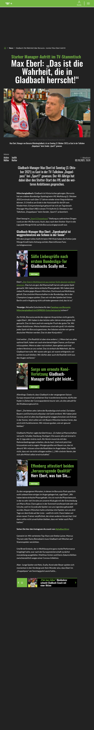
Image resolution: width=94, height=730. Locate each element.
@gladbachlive (62, 529)
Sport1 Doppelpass (39, 218)
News (11, 48)
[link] (9, 3)
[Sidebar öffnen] (88, 3)
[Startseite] (5, 48)
